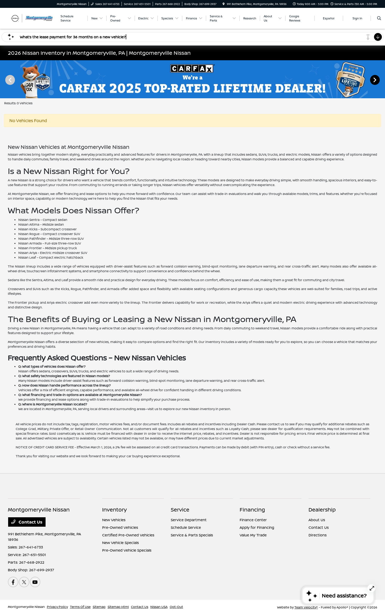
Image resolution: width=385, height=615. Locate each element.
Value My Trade (253, 534)
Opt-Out (176, 607)
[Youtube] (35, 582)
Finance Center (253, 519)
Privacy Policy (57, 607)
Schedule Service (186, 527)
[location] (224, 4)
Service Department (189, 519)
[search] (379, 18)
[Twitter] (24, 582)
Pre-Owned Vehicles (120, 527)
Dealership (322, 509)
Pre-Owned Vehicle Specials (126, 550)
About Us (317, 519)
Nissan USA (159, 607)
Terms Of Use (80, 607)
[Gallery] (192, 79)
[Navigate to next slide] (381, 80)
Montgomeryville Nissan (26, 607)
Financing (252, 509)
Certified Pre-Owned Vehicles (128, 534)
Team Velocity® (306, 607)
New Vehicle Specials (120, 542)
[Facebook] (13, 582)
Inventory (114, 509)
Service (180, 509)
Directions (318, 534)
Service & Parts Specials (192, 534)
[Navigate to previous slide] (4, 80)
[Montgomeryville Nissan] (31, 18)
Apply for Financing (257, 527)
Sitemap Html (118, 607)
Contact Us (30, 522)
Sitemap (99, 607)
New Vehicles (113, 519)
